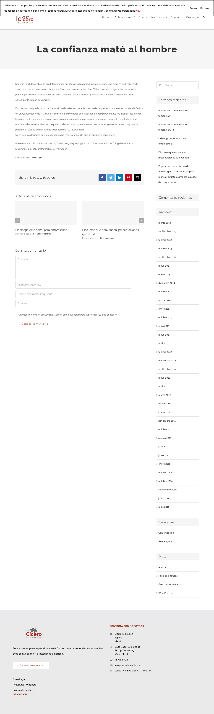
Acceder (162, 567)
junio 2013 (163, 326)
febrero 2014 (165, 300)
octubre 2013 (165, 317)
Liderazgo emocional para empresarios (41, 230)
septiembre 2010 (167, 489)
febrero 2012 (165, 403)
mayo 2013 (164, 334)
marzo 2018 (164, 222)
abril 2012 (163, 386)
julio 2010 (163, 498)
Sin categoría (38, 158)
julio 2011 (163, 446)
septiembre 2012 (167, 369)
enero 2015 (164, 274)
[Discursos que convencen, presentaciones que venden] (113, 213)
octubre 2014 (165, 291)
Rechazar (204, 8)
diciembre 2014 (166, 283)
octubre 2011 (165, 429)
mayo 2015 (164, 265)
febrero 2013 (165, 352)
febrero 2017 (165, 240)
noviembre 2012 (167, 360)
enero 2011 (164, 463)
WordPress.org (166, 593)
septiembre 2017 (167, 231)
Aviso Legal (19, 679)
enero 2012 (164, 412)
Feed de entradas (167, 575)
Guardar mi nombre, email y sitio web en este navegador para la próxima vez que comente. (67, 314)
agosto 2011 (164, 438)
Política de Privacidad (24, 684)
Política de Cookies (23, 690)
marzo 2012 (164, 395)
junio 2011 (163, 455)
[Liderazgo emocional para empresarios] (46, 213)
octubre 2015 (165, 248)
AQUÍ (138, 10)
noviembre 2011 (167, 420)
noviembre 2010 (167, 472)
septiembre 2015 (167, 257)
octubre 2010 (165, 481)
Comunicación (166, 532)
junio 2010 (164, 506)
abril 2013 (163, 343)
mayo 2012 (164, 377)
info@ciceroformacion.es (127, 665)
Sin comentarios (44, 234)
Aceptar (193, 8)
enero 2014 (164, 308)
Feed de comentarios (170, 584)
